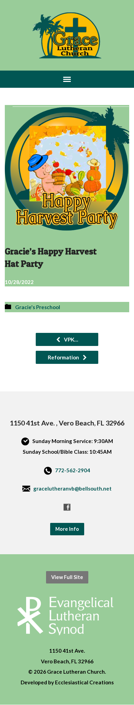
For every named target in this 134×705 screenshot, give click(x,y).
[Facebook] (67, 507)
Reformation (64, 357)
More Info (67, 529)
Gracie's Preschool (37, 307)
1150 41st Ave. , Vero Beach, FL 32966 (67, 423)
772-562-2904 (72, 470)
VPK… (70, 339)
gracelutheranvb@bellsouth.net (72, 488)
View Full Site (67, 577)
